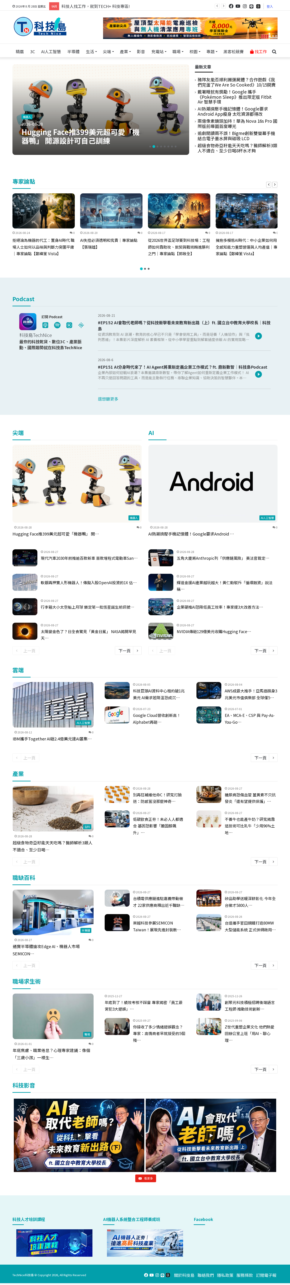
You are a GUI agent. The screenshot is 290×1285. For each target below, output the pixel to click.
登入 (270, 6)
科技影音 (23, 1085)
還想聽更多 (108, 399)
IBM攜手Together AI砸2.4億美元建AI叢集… (52, 739)
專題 (210, 51)
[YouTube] (237, 6)
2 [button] (154, 146)
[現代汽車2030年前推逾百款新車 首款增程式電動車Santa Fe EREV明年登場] (24, 557)
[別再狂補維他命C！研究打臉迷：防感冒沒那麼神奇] (117, 794)
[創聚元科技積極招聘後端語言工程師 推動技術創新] (208, 1002)
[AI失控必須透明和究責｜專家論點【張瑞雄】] (111, 210)
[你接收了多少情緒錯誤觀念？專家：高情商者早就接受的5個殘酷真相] (117, 1026)
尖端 (107, 51)
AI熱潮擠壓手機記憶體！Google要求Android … (191, 534)
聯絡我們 (206, 1275)
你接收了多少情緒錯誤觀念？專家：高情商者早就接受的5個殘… (159, 1033)
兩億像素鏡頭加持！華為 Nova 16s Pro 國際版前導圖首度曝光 (237, 123)
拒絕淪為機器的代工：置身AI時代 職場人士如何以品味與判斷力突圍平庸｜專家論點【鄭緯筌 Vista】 (43, 247)
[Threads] (258, 6)
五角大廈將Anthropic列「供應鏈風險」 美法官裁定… (223, 558)
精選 (20, 51)
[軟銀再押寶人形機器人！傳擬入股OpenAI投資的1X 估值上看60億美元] (24, 582)
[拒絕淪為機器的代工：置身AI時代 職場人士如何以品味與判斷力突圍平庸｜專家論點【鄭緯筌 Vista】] (43, 210)
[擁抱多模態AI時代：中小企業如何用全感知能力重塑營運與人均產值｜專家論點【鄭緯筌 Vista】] (247, 210)
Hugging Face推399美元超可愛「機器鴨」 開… (55, 534)
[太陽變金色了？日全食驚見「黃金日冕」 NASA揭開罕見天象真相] (24, 631)
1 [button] (150, 146)
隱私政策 (225, 1275)
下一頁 (124, 650)
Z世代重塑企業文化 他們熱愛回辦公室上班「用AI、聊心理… (249, 1033)
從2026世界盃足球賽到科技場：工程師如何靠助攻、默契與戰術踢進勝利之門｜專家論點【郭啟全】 (179, 247)
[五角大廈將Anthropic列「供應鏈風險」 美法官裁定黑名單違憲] (160, 557)
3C (32, 51)
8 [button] (175, 146)
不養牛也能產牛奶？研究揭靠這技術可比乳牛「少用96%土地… (250, 826)
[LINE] (251, 6)
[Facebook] (231, 6)
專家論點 (23, 181)
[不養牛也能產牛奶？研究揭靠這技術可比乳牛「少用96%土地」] (208, 818)
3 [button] (157, 146)
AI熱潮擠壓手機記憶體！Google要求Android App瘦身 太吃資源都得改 (233, 111)
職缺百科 (23, 877)
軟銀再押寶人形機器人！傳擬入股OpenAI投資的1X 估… (89, 582)
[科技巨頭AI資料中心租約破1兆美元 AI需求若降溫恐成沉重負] (117, 690)
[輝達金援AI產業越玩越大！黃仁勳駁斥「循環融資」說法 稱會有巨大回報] (160, 582)
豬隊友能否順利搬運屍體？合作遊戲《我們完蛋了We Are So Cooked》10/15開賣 (237, 82)
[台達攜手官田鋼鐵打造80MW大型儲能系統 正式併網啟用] (208, 922)
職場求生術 (26, 981)
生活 (90, 51)
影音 (141, 51)
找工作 (260, 51)
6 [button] (168, 146)
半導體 (73, 51)
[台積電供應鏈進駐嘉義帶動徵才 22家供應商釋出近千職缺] (117, 898)
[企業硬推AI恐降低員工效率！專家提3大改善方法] (160, 606)
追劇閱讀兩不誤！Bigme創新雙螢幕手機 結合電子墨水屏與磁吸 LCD (236, 135)
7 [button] (172, 146)
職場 (176, 51)
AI (151, 432)
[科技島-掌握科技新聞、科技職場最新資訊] (40, 26)
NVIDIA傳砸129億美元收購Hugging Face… (214, 631)
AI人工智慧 (51, 51)
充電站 (157, 51)
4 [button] (161, 146)
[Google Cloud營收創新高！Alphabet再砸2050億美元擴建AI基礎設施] (117, 714)
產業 (124, 51)
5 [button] (165, 146)
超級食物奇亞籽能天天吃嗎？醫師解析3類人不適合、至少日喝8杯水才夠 (237, 148)
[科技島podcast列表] (53, 328)
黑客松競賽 (233, 51)
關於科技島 (184, 1275)
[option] (100, 109)
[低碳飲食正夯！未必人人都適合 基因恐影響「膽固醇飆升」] (117, 818)
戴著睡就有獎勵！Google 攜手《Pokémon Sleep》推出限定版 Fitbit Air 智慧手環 (235, 97)
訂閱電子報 (266, 1275)
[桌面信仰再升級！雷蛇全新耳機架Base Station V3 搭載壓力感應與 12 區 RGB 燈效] (100, 109)
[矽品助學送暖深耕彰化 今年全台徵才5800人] (208, 898)
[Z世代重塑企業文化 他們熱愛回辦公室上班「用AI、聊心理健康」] (208, 1026)
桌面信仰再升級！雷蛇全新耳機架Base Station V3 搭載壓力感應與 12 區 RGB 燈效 (80, 136)
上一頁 (29, 650)
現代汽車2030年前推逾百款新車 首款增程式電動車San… (89, 558)
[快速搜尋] (274, 51)
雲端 (18, 670)
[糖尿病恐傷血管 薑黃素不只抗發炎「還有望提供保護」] (208, 794)
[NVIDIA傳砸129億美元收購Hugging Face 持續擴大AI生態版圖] (160, 631)
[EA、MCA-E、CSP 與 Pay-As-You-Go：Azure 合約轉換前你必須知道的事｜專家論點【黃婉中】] (208, 714)
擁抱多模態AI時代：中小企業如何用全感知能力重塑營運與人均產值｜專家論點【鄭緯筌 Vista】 (246, 247)
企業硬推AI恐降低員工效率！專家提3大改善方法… (220, 607)
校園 (193, 51)
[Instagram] (244, 6)
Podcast (23, 299)
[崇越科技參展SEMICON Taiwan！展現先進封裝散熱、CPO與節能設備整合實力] (117, 922)
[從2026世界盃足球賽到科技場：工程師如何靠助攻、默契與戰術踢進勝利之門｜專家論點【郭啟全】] (179, 210)
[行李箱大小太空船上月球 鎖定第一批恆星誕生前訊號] (24, 606)
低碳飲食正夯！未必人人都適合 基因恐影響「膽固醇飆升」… (158, 826)
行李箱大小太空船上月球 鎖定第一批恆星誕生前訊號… (87, 607)
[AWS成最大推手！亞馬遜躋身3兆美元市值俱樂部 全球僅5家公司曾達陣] (208, 690)
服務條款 (245, 1275)
